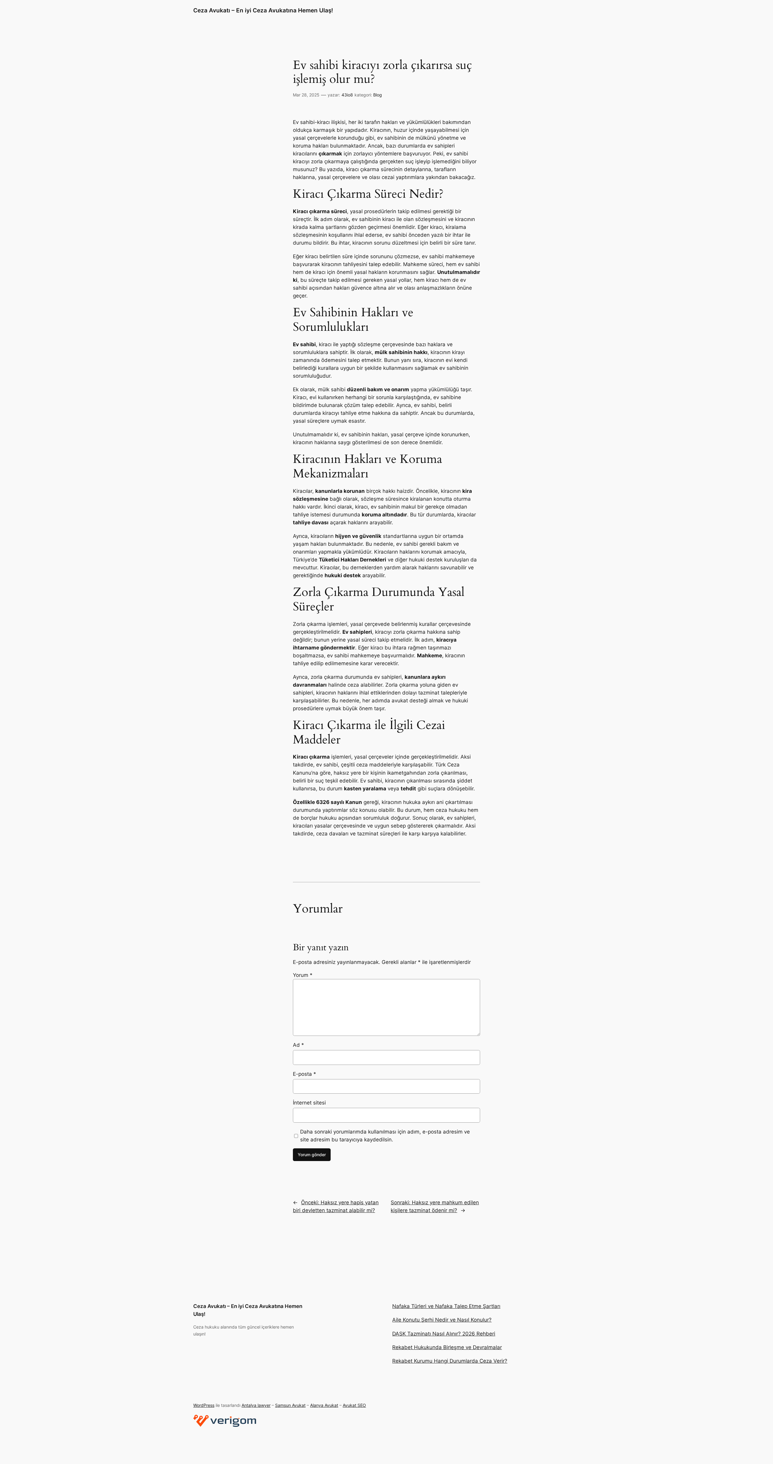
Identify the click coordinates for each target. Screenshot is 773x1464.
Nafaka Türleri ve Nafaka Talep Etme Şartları (446, 1306)
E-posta (304, 1074)
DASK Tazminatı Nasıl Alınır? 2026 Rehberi (443, 1334)
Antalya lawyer (256, 1405)
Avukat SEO (354, 1405)
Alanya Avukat (324, 1405)
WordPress (203, 1405)
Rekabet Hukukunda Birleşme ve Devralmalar (447, 1347)
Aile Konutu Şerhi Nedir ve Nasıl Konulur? (442, 1320)
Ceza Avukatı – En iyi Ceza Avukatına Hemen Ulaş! (263, 10)
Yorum (303, 975)
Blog (377, 94)
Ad (298, 1045)
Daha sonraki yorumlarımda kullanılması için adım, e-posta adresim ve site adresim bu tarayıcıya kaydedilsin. (385, 1136)
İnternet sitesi (309, 1103)
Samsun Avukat (290, 1405)
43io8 (347, 94)
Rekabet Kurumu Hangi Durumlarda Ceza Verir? (449, 1361)
